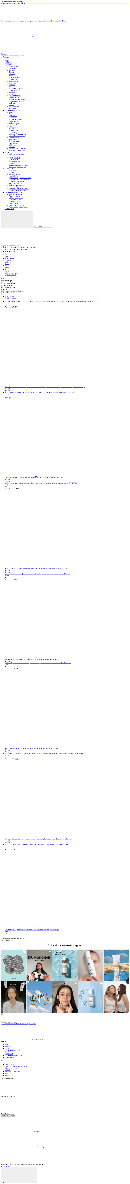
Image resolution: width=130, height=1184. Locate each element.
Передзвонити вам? (8, 1115)
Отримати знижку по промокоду (12, 21)
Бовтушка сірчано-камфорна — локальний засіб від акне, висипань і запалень (32, 659)
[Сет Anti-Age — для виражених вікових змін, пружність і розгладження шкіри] (67, 844)
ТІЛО (7, 152)
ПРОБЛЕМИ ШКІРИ (12, 110)
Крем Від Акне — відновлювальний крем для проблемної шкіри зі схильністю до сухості (36, 568)
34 (36, 657)
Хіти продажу (10, 296)
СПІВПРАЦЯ (9, 209)
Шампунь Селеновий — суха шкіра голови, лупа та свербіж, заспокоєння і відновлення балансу (38, 839)
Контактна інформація (51, 21)
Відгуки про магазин (30, 21)
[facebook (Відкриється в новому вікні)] (107, 19)
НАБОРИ (8, 63)
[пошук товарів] (17, 219)
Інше (64, 21)
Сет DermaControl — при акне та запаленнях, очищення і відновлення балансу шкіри (34, 477)
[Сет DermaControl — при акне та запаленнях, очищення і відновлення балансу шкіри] (67, 392)
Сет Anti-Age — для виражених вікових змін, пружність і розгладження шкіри (32, 930)
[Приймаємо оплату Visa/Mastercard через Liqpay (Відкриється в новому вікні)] (18, 1024)
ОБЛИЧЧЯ (8, 65)
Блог (60, 21)
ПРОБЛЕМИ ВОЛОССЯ (13, 192)
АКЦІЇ (7, 61)
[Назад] (1, 278)
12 (36, 385)
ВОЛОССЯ (9, 169)
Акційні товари (10, 298)
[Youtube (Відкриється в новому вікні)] (46, 19)
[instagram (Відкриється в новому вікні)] (16, 19)
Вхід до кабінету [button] (10, 1064)
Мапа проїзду (5, 1166)
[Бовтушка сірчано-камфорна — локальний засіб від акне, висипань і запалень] (67, 574)
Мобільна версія (37, 1039)
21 (36, 837)
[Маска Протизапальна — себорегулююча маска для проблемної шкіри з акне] (67, 663)
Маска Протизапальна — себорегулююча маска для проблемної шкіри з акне (31, 748)
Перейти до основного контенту (12, 2)
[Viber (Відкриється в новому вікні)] (77, 19)
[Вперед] (3, 278)
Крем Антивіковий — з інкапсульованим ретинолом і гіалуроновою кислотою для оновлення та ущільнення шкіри (45, 387)
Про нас (41, 21)
